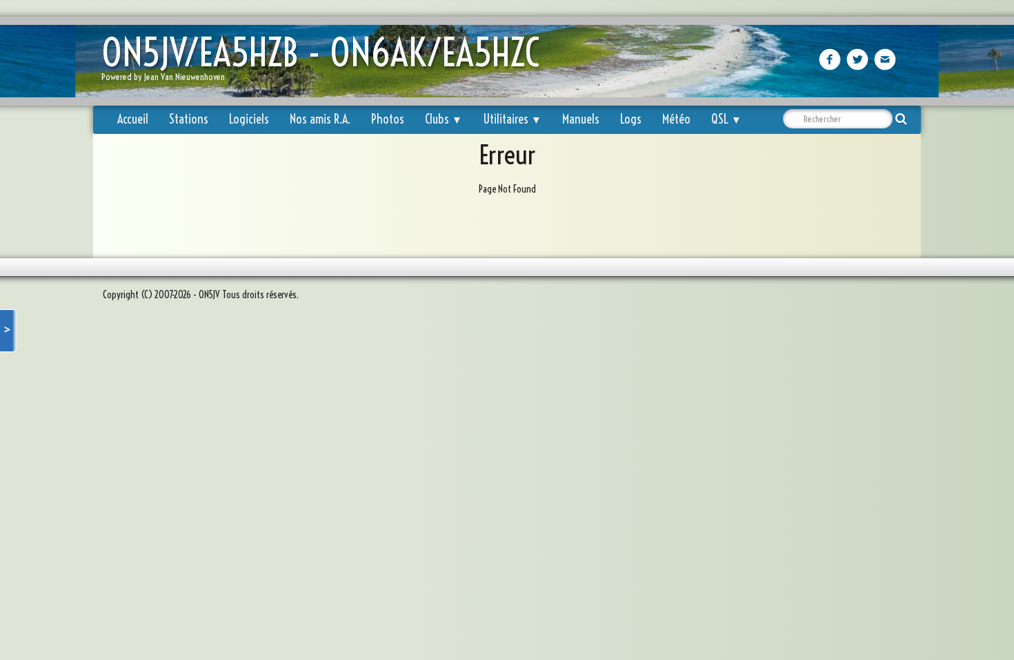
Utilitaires (512, 119)
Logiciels (249, 119)
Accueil (132, 119)
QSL (726, 119)
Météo (676, 119)
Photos (387, 119)
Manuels (580, 119)
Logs (631, 119)
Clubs (443, 119)
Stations (188, 119)
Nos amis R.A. (320, 119)
